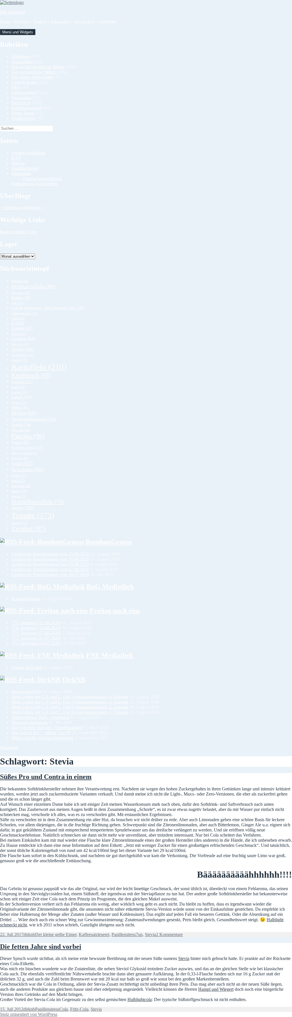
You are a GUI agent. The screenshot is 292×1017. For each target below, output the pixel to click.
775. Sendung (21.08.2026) (36, 622)
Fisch (18, 334)
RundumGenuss (109, 542)
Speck (18, 491)
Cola (63, 1009)
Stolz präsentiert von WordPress (28, 1014)
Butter (21, 297)
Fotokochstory (24, 92)
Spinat (18, 496)
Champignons (24, 313)
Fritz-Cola (79, 1009)
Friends (18, 163)
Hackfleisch (22, 355)
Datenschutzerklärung (42, 178)
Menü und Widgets (17, 32)
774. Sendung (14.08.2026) (36, 627)
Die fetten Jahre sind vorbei (40, 946)
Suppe (22, 507)
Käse (18, 387)
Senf (19, 475)
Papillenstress (23, 118)
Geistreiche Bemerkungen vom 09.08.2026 (50, 564)
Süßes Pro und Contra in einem (46, 776)
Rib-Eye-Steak (24, 453)
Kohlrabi (21, 382)
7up (139, 934)
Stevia (150, 934)
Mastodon (9, 747)
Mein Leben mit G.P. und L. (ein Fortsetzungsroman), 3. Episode (69, 701)
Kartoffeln (39, 366)
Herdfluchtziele (25, 168)
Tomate (32, 515)
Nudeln (21, 425)
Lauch (21, 396)
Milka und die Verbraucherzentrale (42, 737)
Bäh (17, 303)
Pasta (20, 442)
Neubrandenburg (33, 419)
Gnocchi (20, 344)
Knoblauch (31, 375)
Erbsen (22, 328)
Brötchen (20, 292)
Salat (22, 463)
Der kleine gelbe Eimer (32, 77)
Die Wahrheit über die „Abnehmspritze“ (47, 727)
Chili (18, 318)
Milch (20, 407)
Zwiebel (28, 528)
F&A (16, 87)
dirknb (29, 934)
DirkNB (73, 679)
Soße (18, 481)
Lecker (19, 402)
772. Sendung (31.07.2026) (36, 638)
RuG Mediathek (110, 586)
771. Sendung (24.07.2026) (36, 643)
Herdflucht (21, 102)
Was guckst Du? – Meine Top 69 (41, 732)
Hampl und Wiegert (216, 989)
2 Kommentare (169, 934)
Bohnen (20, 281)
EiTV (16, 158)
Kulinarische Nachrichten (34, 183)
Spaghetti (21, 486)
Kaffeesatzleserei (26, 107)
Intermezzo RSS (26, 691)
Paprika (28, 436)
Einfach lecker (24, 82)
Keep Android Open (18, 231)
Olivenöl (20, 430)
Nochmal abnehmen (29, 722)
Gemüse (23, 338)
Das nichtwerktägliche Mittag (37, 66)
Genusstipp (21, 97)
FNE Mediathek (109, 655)
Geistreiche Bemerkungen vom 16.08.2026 (50, 559)
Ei (17, 323)
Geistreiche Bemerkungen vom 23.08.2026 (50, 554)
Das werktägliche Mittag (33, 72)
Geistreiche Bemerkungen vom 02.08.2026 (50, 569)
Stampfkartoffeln (37, 502)
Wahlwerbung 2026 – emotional (40, 717)
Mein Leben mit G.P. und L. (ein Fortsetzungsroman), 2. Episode (69, 707)
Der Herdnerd (12, 12)
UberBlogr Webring (22, 207)
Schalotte (27, 470)
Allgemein (20, 56)
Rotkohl (20, 458)
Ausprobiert (22, 61)
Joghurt (19, 360)
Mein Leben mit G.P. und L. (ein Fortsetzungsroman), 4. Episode (69, 696)
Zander (19, 522)
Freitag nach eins (115, 610)
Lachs (19, 392)
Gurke (22, 349)
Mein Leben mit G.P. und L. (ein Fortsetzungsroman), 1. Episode (69, 712)
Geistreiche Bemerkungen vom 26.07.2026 (50, 574)
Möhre (23, 413)
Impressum (21, 173)
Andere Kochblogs (28, 152)
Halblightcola (139, 999)
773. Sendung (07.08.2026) (36, 632)
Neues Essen (23, 113)
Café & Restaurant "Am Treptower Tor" (47, 308)
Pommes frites (26, 447)
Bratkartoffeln (33, 286)
